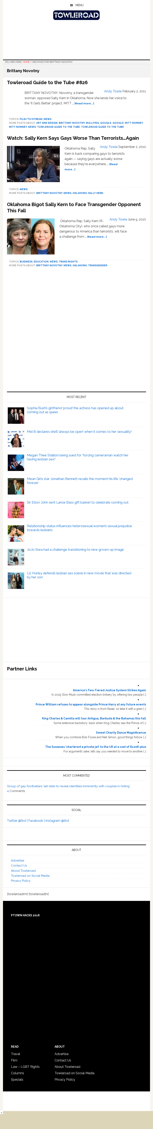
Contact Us (19, 865)
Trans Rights (68, 261)
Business (26, 261)
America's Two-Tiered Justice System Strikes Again (109, 690)
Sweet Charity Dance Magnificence (121, 732)
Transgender (97, 265)
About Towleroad (23, 871)
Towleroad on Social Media (30, 876)
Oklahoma (80, 193)
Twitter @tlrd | (17, 821)
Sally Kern (95, 193)
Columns (17, 1073)
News (47, 119)
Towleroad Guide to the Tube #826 (47, 82)
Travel (15, 1054)
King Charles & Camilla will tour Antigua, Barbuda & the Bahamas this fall (94, 718)
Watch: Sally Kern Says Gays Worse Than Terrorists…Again (73, 138)
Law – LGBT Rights (25, 1067)
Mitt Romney (134, 123)
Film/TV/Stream (31, 119)
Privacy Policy (20, 881)
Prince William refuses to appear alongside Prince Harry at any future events (91, 704)
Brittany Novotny (72, 123)
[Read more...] (84, 103)
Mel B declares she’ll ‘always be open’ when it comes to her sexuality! (79, 432)
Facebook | (36, 821)
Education (41, 261)
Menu (79, 5)
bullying (92, 123)
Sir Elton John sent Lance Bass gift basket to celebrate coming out (77, 502)
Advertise (17, 860)
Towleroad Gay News (76, 15)
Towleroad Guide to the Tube (58, 127)
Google (105, 123)
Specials (17, 1079)
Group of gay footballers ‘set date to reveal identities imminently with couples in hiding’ (68, 786)
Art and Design (47, 123)
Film (14, 1060)
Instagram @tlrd (57, 821)
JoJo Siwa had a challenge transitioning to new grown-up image (75, 550)
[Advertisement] (76, 331)
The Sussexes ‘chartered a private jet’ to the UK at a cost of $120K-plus (95, 746)
